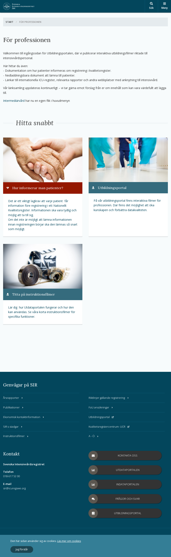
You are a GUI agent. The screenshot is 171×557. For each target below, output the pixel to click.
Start (9, 21)
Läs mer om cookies (69, 541)
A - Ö (92, 436)
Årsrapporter (11, 398)
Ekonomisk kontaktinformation (21, 417)
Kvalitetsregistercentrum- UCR (107, 426)
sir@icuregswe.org (14, 488)
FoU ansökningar (99, 407)
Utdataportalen (128, 470)
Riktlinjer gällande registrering (107, 398)
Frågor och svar (128, 499)
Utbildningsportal (99, 417)
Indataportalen (127, 484)
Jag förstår (22, 549)
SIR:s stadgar (11, 426)
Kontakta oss (127, 455)
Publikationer (11, 407)
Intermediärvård (14, 101)
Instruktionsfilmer (14, 436)
